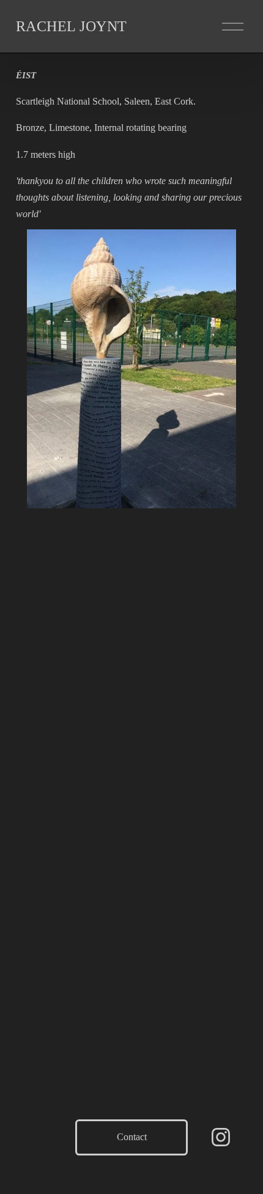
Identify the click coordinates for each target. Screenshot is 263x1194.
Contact (132, 1137)
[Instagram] (221, 1137)
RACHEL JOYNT (71, 26)
